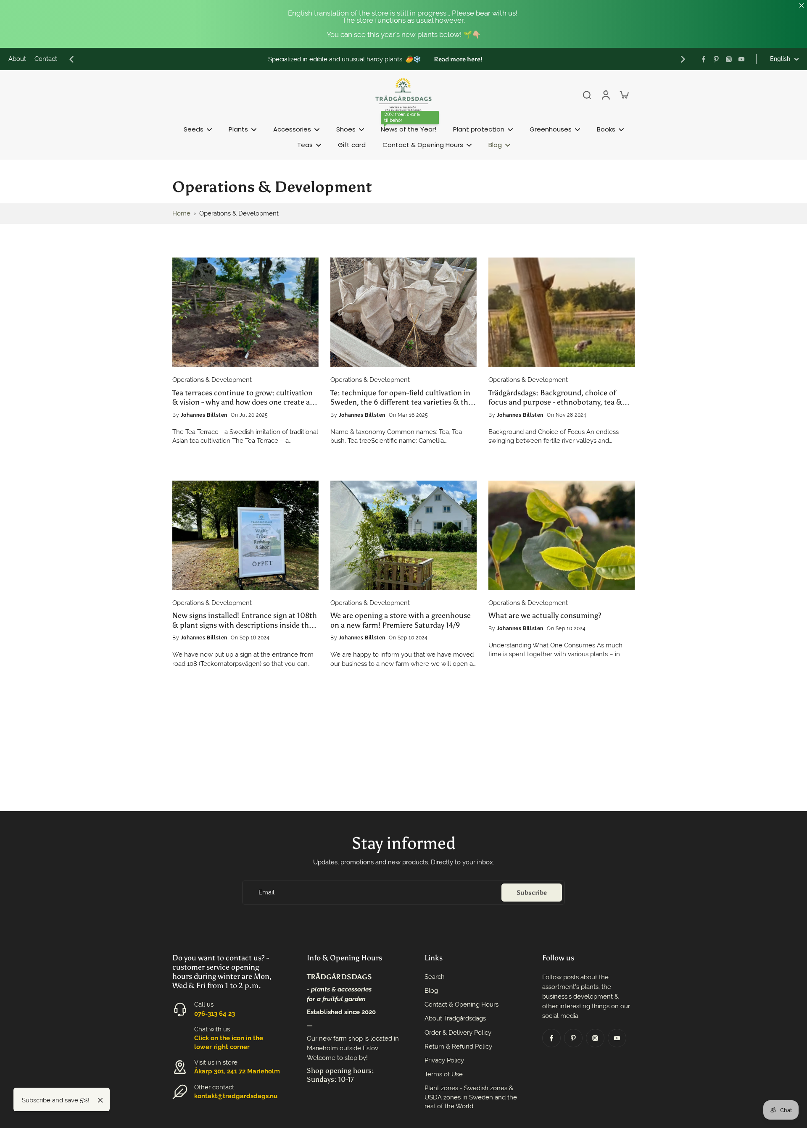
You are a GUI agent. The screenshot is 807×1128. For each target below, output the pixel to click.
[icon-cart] (623, 94)
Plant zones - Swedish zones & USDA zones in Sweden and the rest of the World (471, 1097)
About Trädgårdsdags (455, 1018)
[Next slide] (683, 59)
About (17, 59)
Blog (431, 990)
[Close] (100, 1100)
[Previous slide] (71, 59)
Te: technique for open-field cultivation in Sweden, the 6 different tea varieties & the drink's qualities (401, 397)
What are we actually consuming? (544, 615)
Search (435, 977)
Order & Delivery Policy (458, 1032)
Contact (45, 59)
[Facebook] (703, 59)
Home (181, 213)
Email (266, 892)
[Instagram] (729, 59)
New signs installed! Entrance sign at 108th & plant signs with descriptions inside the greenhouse (244, 620)
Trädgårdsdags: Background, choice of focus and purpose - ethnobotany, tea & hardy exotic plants (555, 397)
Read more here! (458, 59)
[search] (587, 94)
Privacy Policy (444, 1060)
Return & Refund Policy (458, 1046)
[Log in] (605, 94)
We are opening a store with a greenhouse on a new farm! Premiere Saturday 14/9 (400, 620)
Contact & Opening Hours (461, 1004)
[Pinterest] (716, 59)
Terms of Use (444, 1074)
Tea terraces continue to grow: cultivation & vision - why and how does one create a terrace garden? (242, 397)
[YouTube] (741, 59)
